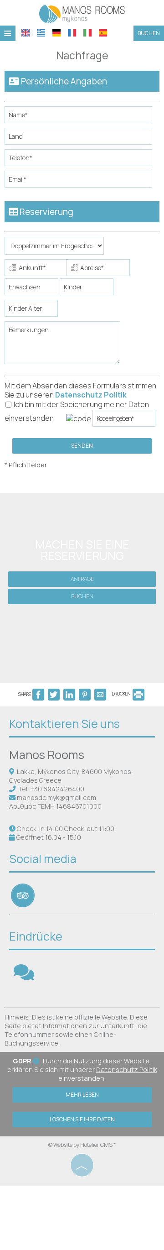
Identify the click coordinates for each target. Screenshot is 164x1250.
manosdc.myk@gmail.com (56, 797)
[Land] (82, 138)
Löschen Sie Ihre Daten (82, 1119)
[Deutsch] (56, 33)
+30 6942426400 (57, 789)
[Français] (72, 33)
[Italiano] (87, 33)
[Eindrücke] (24, 976)
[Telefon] (82, 160)
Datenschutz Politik (91, 395)
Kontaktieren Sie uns (64, 724)
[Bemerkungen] (64, 346)
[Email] (82, 181)
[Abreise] (96, 268)
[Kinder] (86, 289)
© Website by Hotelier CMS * (82, 1145)
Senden (82, 446)
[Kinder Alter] (30, 310)
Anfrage (82, 579)
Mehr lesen (82, 1094)
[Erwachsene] (31, 289)
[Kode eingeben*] (123, 420)
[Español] (103, 33)
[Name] (82, 117)
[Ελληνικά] (41, 33)
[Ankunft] (35, 268)
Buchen (149, 33)
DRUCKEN (121, 693)
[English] (25, 33)
